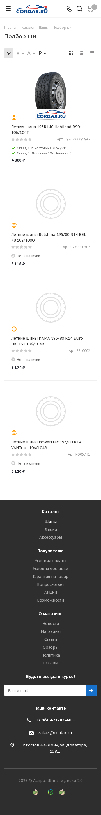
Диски (50, 529)
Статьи (50, 639)
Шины (51, 521)
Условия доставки (50, 568)
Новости (50, 623)
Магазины (51, 631)
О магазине (50, 613)
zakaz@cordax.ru (55, 732)
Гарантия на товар (50, 576)
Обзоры (50, 647)
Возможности (50, 600)
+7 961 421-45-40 (53, 720)
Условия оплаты (50, 560)
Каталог (50, 511)
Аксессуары (50, 537)
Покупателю (50, 550)
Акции (50, 592)
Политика (50, 655)
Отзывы (50, 663)
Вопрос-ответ (50, 584)
